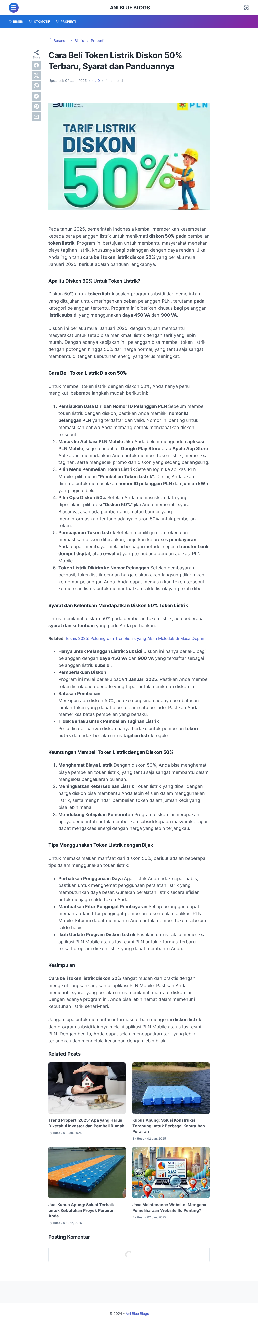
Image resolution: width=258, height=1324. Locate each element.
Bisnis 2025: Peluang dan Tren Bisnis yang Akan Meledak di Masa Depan (135, 638)
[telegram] (36, 96)
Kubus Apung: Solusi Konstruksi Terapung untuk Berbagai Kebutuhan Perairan (168, 1126)
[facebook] (36, 65)
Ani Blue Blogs (130, 8)
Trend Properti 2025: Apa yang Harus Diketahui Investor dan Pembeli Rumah (86, 1123)
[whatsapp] (36, 85)
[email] (36, 116)
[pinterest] (36, 106)
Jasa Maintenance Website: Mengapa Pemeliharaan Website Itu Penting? (169, 1207)
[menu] (14, 8)
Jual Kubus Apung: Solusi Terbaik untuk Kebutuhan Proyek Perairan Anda (81, 1210)
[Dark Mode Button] (246, 8)
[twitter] (36, 75)
